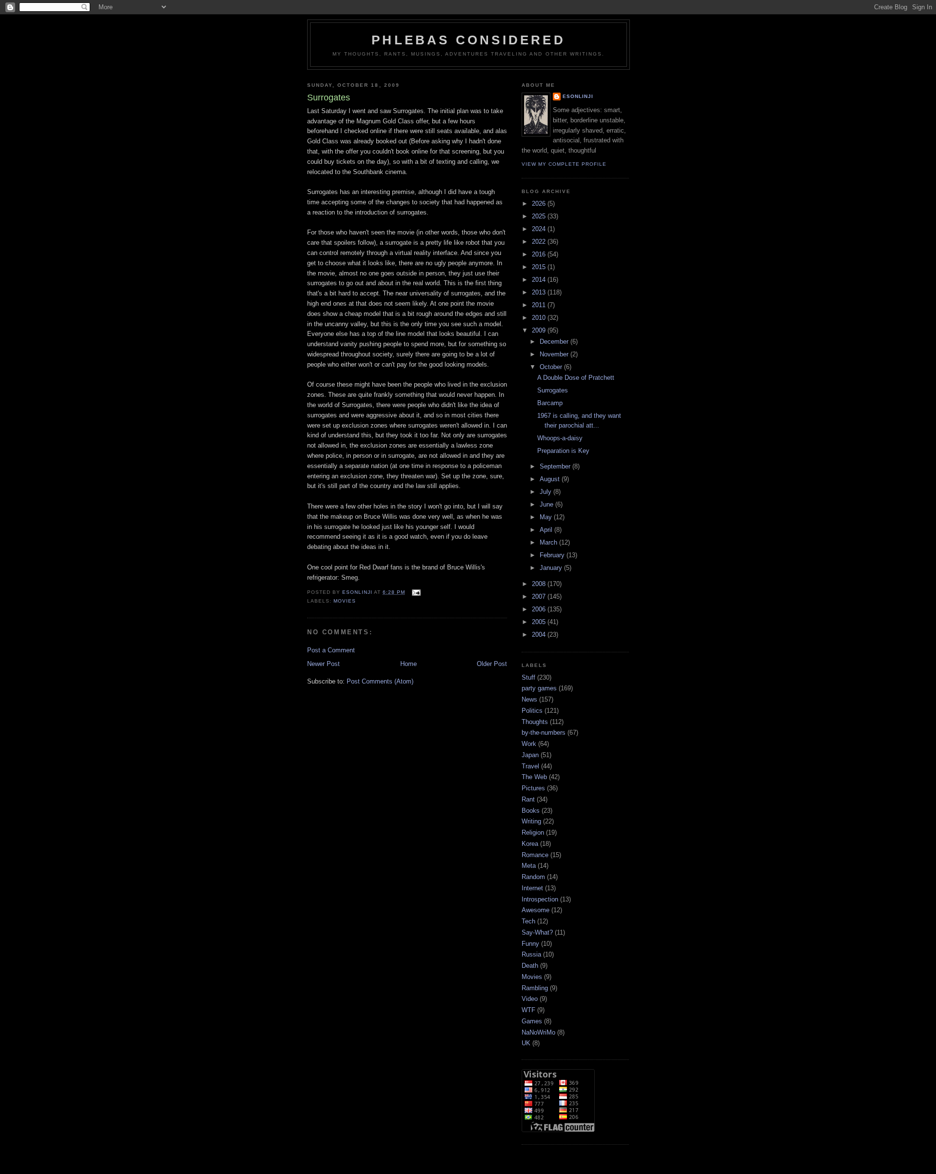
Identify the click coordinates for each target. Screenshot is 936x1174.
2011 (539, 305)
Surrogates (552, 390)
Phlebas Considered (468, 40)
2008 (539, 583)
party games (539, 688)
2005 (539, 622)
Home (408, 663)
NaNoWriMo (538, 1032)
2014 (539, 279)
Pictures (533, 788)
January (552, 567)
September (556, 466)
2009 (539, 330)
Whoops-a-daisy (560, 438)
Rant (528, 799)
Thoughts (535, 721)
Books (531, 810)
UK (526, 1043)
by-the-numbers (544, 732)
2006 (539, 609)
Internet (532, 888)
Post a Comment (331, 650)
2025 (539, 216)
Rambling (535, 988)
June (547, 504)
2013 (539, 292)
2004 (539, 634)
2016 (539, 254)
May (547, 517)
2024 (539, 229)
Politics (532, 710)
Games (532, 1021)
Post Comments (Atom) (380, 681)
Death (530, 965)
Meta (529, 865)
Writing (531, 821)
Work (529, 743)
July (546, 491)
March (549, 542)
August (551, 479)
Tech (528, 921)
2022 (539, 241)
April (547, 529)
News (529, 699)
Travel (530, 766)
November (555, 354)
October (552, 367)
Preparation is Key (563, 450)
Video (530, 998)
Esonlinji (578, 96)
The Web (534, 777)
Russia (531, 954)
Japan (530, 755)
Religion (533, 832)
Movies (344, 601)
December (555, 341)
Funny (530, 943)
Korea (530, 843)
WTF (528, 1010)
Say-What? (537, 932)
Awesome (535, 910)
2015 (539, 267)
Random (533, 876)
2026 (539, 203)
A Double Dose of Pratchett (575, 377)
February (553, 555)
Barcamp (550, 403)
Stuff (528, 677)
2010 (539, 317)
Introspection (540, 899)
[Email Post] (415, 592)
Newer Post (323, 663)
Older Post (492, 663)
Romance (535, 855)
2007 (539, 596)
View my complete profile (564, 164)
